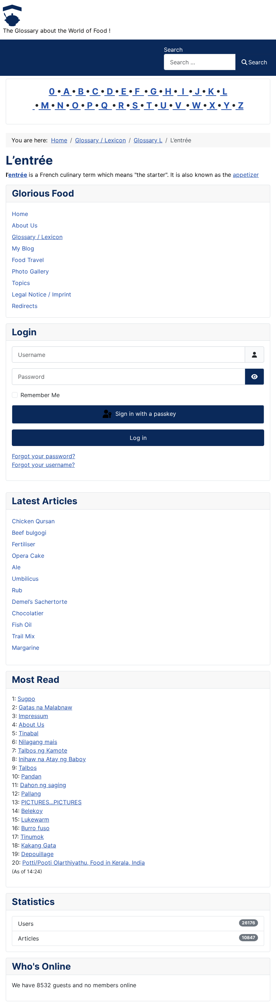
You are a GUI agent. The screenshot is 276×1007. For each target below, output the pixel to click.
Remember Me (40, 395)
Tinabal (28, 733)
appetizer (246, 174)
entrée (17, 174)
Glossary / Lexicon (37, 236)
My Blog (23, 248)
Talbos (28, 767)
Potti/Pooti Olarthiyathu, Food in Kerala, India (83, 862)
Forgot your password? (43, 456)
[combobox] (200, 62)
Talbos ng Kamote (42, 750)
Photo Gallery (30, 271)
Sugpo (26, 698)
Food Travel (28, 259)
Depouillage (37, 853)
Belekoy (32, 810)
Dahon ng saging (43, 784)
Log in (138, 437)
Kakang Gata (38, 845)
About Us (31, 724)
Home (20, 213)
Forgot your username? (43, 464)
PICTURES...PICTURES (51, 802)
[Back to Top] (263, 993)
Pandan (31, 776)
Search (173, 49)
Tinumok (32, 836)
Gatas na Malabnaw (45, 707)
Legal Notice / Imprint (41, 294)
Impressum (33, 715)
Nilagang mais (38, 741)
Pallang (31, 793)
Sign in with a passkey (145, 413)
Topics (21, 282)
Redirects (24, 305)
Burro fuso (35, 828)
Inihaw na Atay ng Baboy (52, 759)
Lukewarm (35, 819)
